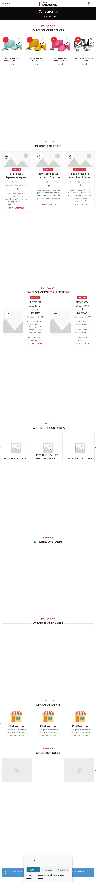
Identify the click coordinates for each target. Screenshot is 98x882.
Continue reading (16, 208)
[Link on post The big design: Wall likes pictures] (79, 161)
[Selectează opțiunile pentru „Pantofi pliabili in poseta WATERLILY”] (91, 43)
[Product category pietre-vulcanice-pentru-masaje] (48, 447)
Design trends (80, 169)
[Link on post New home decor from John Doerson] (48, 161)
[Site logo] (48, 3)
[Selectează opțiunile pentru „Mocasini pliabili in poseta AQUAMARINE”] (19, 43)
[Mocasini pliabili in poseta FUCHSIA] (60, 46)
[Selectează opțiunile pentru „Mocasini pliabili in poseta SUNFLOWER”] (43, 43)
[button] (95, 51)
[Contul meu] (93, 3)
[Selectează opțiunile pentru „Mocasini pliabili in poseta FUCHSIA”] (67, 43)
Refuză (48, 870)
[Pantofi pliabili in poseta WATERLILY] (84, 46)
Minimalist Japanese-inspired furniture (16, 177)
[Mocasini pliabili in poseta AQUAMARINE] (12, 46)
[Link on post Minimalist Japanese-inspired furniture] (16, 161)
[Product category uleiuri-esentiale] (16, 447)
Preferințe (62, 870)
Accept (33, 870)
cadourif (20, 185)
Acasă (43, 17)
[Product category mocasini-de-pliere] (80, 447)
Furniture (16, 169)
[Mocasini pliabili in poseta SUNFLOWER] (36, 46)
